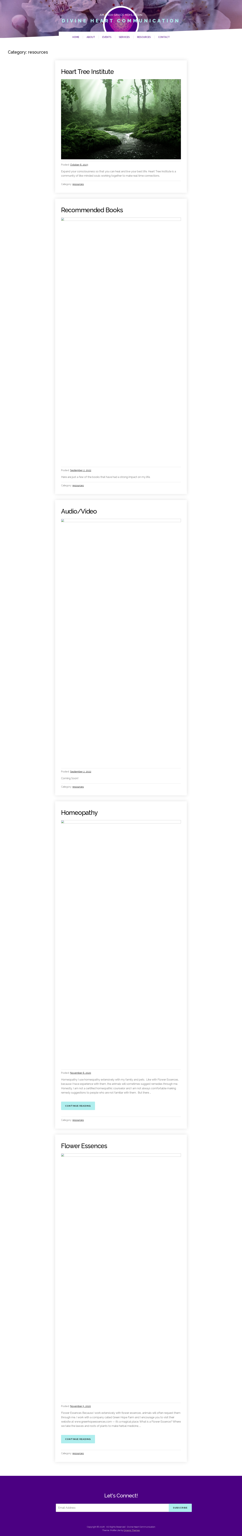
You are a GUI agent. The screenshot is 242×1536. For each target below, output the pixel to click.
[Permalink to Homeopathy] (121, 943)
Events (106, 37)
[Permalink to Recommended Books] (121, 341)
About (91, 37)
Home (75, 37)
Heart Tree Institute (87, 71)
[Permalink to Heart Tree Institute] (121, 119)
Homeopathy (79, 812)
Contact (164, 37)
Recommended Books (92, 210)
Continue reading (80, 1105)
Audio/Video (79, 511)
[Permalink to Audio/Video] (121, 642)
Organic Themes (132, 1530)
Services (124, 37)
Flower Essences (84, 1146)
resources (78, 184)
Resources (144, 37)
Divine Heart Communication (121, 21)
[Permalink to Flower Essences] (121, 1277)
